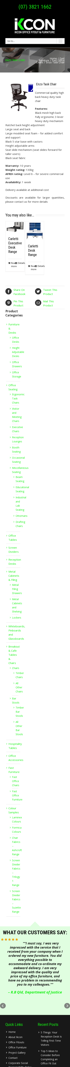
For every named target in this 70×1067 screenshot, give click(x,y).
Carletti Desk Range (33, 250)
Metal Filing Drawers (17, 589)
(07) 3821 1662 (35, 7)
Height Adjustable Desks (18, 352)
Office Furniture (17, 1047)
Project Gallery (16, 1052)
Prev (3, 1006)
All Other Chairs (19, 687)
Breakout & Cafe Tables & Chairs (14, 655)
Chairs (15, 668)
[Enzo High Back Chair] (20, 97)
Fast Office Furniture (17, 795)
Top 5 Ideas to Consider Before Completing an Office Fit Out (50, 1057)
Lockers (16, 617)
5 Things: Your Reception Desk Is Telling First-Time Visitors (51, 1038)
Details (20, 263)
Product (50, 292)
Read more (13, 265)
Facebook (19, 292)
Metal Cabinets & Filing (13, 576)
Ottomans (21, 515)
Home (53, 58)
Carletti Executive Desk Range (15, 245)
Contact (13, 1057)
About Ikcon (15, 1037)
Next (67, 1006)
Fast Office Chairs (15, 781)
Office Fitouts (16, 1042)
